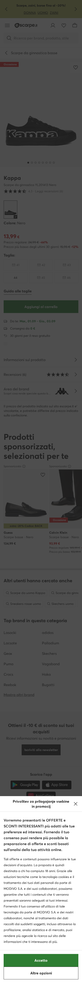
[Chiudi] (75, 803)
